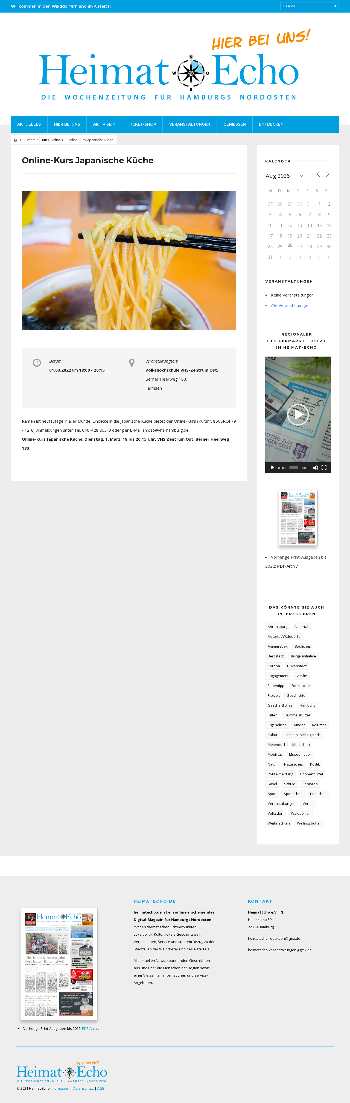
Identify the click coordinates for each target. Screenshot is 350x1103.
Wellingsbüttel (308, 823)
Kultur (273, 734)
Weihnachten (279, 823)
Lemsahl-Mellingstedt (302, 734)
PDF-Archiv (287, 566)
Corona (274, 665)
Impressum (60, 1088)
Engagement (278, 675)
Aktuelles (29, 124)
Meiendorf (276, 744)
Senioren (310, 783)
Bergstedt (276, 656)
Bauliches (303, 646)
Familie (301, 675)
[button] (298, 415)
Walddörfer (300, 813)
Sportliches (293, 793)
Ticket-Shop (142, 124)
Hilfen (273, 715)
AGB (100, 1088)
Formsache (300, 685)
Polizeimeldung (280, 774)
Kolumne (319, 724)
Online (56, 140)
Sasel (272, 783)
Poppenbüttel (311, 774)
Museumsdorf (301, 754)
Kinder (299, 724)
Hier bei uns (67, 124)
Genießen (234, 124)
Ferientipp (276, 685)
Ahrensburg (277, 626)
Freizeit (274, 695)
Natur (272, 764)
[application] (298, 415)
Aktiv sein (104, 124)
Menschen (301, 744)
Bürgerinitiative (303, 656)
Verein (308, 803)
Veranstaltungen (189, 124)
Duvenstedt (297, 665)
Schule (289, 783)
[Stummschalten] (315, 467)
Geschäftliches (280, 705)
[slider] (294, 467)
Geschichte (296, 695)
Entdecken (271, 124)
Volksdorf (276, 813)
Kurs (45, 140)
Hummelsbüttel (297, 715)
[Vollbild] (324, 467)
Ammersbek (278, 646)
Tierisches (318, 793)
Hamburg (307, 705)
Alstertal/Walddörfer (285, 636)
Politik (315, 764)
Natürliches (293, 764)
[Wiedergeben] (272, 467)
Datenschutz (83, 1088)
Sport (272, 793)
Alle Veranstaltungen (290, 305)
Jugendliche (277, 724)
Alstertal (301, 626)
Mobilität (275, 754)
